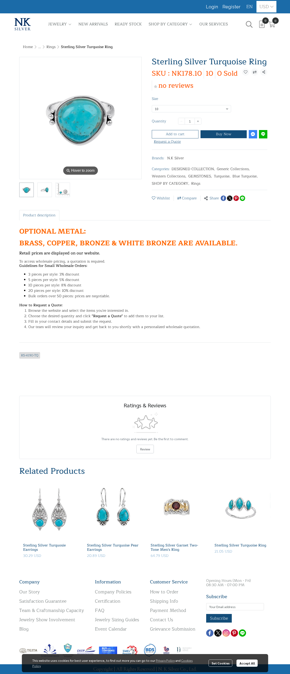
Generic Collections (233, 169)
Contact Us (161, 619)
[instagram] (226, 633)
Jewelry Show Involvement (47, 619)
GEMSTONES (200, 176)
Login (212, 7)
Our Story (29, 592)
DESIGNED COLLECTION (193, 169)
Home (28, 47)
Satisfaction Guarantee (42, 601)
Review (145, 449)
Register (231, 7)
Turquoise (222, 176)
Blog (24, 629)
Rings (51, 47)
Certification (107, 601)
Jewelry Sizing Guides (117, 619)
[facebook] (209, 633)
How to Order (164, 592)
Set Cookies (221, 663)
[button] (249, 6)
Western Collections (169, 176)
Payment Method (168, 610)
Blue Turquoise (245, 176)
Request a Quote (167, 141)
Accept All (247, 663)
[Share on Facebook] (223, 198)
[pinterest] (234, 633)
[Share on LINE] (242, 198)
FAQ (99, 610)
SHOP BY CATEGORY (170, 183)
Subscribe (219, 618)
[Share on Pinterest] (236, 198)
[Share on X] (229, 198)
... (39, 47)
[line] (242, 633)
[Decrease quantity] (181, 121)
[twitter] (218, 633)
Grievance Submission (172, 629)
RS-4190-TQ (29, 355)
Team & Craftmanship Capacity (51, 610)
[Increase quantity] (198, 121)
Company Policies (113, 592)
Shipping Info (164, 601)
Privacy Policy (165, 660)
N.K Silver (175, 158)
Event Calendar (111, 629)
